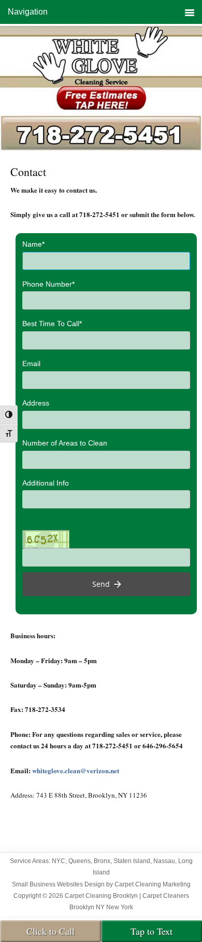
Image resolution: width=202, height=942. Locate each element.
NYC (58, 861)
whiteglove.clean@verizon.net (75, 770)
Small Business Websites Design (58, 884)
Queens (79, 861)
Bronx (102, 861)
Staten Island (131, 861)
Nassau (164, 861)
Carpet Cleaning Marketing (152, 884)
